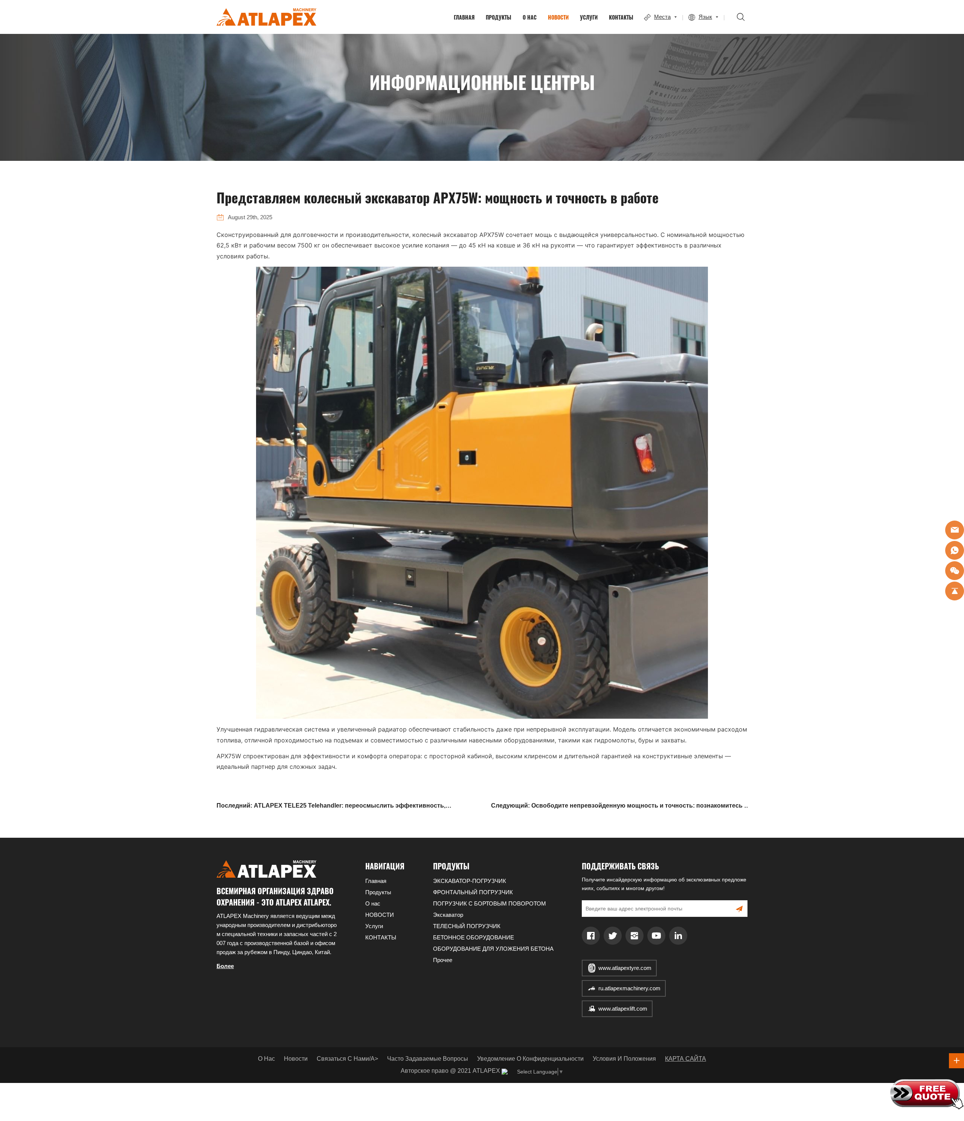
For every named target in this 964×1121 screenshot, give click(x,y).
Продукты (498, 17)
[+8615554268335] (954, 550)
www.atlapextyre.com (624, 968)
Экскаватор (448, 915)
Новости (296, 1058)
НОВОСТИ (558, 17)
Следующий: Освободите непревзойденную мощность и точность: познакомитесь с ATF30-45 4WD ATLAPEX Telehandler (619, 806)
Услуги (589, 17)
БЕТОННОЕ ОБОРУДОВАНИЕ (473, 937)
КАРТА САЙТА (685, 1058)
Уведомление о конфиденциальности (530, 1058)
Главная (464, 17)
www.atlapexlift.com (622, 1008)
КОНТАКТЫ (621, 17)
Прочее (442, 960)
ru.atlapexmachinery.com (629, 988)
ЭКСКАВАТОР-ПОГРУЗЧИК (469, 881)
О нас (530, 17)
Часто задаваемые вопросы (427, 1058)
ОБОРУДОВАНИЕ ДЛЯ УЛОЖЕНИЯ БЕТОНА (493, 948)
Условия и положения (624, 1058)
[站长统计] (505, 1071)
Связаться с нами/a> (347, 1058)
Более (225, 966)
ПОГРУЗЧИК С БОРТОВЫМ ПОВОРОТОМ (489, 903)
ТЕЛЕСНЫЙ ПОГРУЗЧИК (466, 926)
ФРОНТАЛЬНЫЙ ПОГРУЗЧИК (473, 892)
